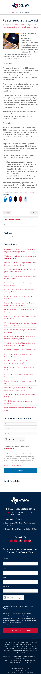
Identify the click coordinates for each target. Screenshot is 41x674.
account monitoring (21, 26)
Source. (32, 192)
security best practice (25, 27)
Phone (5, 577)
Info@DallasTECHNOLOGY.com (12, 465)
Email (4, 569)
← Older (7, 213)
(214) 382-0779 (23, 12)
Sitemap (10, 672)
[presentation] (14, 439)
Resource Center (12, 219)
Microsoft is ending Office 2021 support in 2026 (20, 350)
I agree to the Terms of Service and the (17, 447)
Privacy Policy (9, 448)
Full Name (6, 559)
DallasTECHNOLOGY (21, 24)
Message (6, 586)
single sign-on (34, 27)
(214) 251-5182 (10, 525)
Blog (5, 224)
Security (31, 24)
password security (14, 27)
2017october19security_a (9, 26)
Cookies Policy (18, 672)
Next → (34, 213)
